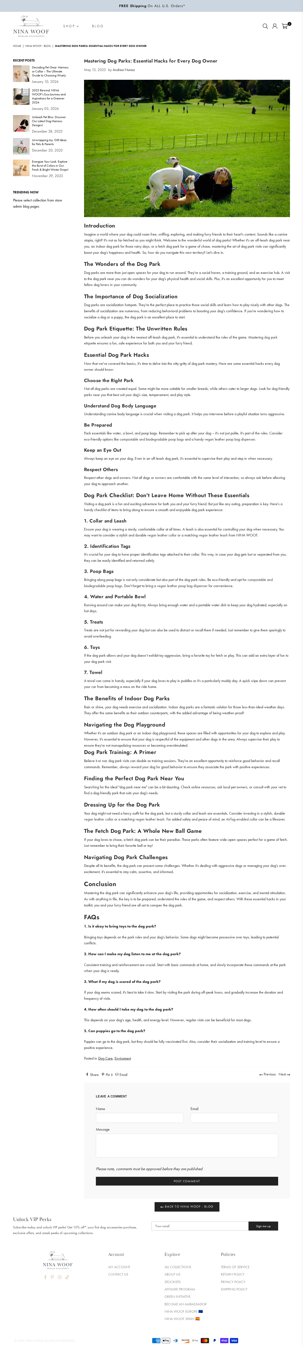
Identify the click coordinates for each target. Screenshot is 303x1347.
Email (194, 1108)
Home (17, 46)
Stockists (173, 1282)
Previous (269, 1074)
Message (103, 1129)
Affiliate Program (180, 1289)
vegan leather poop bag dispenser (230, 439)
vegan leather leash (213, 535)
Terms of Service (235, 1267)
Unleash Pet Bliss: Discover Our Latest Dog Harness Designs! (49, 121)
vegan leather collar (162, 535)
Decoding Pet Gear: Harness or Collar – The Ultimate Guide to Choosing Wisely (50, 71)
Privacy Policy (233, 1282)
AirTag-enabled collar (242, 819)
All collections (178, 1267)
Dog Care (105, 1058)
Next (283, 1074)
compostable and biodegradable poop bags (152, 439)
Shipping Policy (234, 1289)
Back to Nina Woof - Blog (189, 1206)
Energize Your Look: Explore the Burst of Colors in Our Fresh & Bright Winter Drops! (50, 166)
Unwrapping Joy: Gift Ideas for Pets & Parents (49, 142)
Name (100, 1108)
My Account (119, 1267)
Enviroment (123, 1058)
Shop (70, 26)
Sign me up (263, 1226)
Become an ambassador (186, 1304)
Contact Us (118, 1274)
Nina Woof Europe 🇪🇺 (184, 1311)
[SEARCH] (265, 26)
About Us (172, 1274)
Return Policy (233, 1274)
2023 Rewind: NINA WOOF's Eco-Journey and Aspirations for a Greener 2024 (49, 96)
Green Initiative (178, 1296)
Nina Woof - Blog (38, 46)
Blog (98, 26)
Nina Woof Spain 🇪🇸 (182, 1318)
